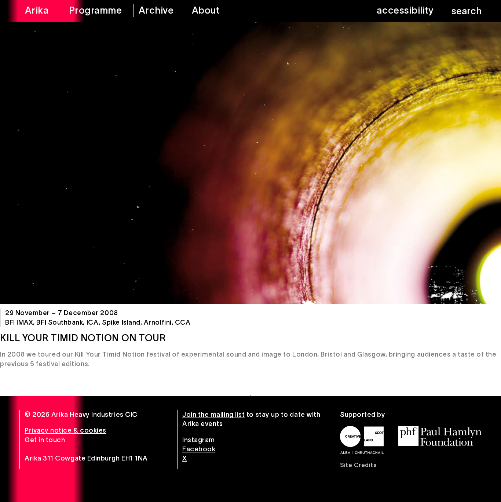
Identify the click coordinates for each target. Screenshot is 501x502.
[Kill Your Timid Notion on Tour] (250, 163)
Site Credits (358, 465)
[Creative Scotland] (362, 440)
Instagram (198, 440)
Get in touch (45, 440)
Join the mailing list (213, 414)
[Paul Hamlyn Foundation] (440, 436)
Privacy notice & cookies (65, 430)
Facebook (198, 449)
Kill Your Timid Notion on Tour (83, 338)
